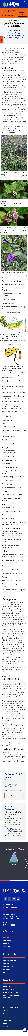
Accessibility (7, 944)
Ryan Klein (20, 38)
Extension (6, 972)
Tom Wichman (8, 35)
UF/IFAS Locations (10, 961)
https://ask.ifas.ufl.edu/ (12, 831)
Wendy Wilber (13, 33)
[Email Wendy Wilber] (19, 33)
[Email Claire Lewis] (23, 35)
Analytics (5, 1023)
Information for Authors (12, 986)
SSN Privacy (6, 1026)
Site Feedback (8, 923)
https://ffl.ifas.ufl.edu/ (18, 55)
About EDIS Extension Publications (11, 996)
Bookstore (7, 941)
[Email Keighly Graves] (19, 31)
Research (6, 969)
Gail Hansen (8, 38)
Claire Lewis (18, 35)
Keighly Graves (13, 30)
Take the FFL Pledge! (22, 12)
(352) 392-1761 (9, 925)
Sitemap (5, 1010)
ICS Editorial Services (11, 992)
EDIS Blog (6, 938)
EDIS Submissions (9, 989)
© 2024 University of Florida (11, 1007)
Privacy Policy (7, 1020)
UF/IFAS (6, 963)
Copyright (6, 947)
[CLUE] (14, 857)
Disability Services (8, 1017)
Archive (5, 1014)
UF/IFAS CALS (8, 966)
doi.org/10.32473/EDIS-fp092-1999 (12, 785)
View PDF (14, 796)
